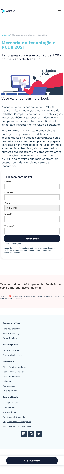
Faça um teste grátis (12, 355)
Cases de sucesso (11, 376)
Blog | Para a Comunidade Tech (17, 372)
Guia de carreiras (11, 391)
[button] (59, 10)
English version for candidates (17, 426)
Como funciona (10, 338)
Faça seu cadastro (11, 329)
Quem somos (9, 407)
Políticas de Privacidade (14, 417)
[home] (10, 10)
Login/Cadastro (32, 461)
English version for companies (17, 422)
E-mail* (7, 214)
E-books (5, 35)
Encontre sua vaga (11, 333)
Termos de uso (10, 412)
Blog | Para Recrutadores (14, 367)
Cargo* (7, 203)
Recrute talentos (11, 350)
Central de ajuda (10, 403)
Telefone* (9, 226)
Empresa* (9, 192)
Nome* (7, 181)
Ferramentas (9, 386)
